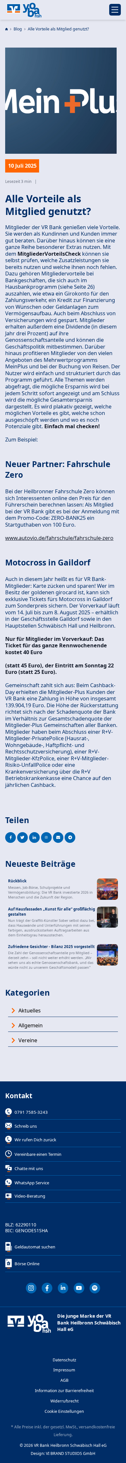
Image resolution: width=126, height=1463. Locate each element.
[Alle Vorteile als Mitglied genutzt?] (79, 1288)
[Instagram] (31, 1288)
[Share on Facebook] (10, 837)
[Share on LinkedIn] (34, 837)
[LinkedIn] (63, 1288)
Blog (18, 29)
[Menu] (115, 10)
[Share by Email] (58, 837)
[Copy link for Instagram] (46, 837)
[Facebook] (47, 1288)
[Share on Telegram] (70, 837)
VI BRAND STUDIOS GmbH (70, 1453)
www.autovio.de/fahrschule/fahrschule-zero (59, 538)
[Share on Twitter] (22, 837)
